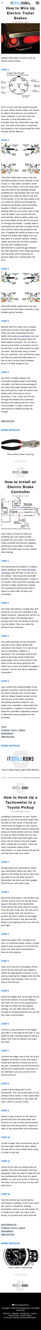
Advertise (15, 1313)
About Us (6, 1313)
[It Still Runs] (20, 3)
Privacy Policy (26, 1315)
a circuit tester (23, 336)
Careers (34, 1313)
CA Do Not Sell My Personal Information (20, 1318)
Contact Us (24, 1313)
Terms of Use (13, 1315)
